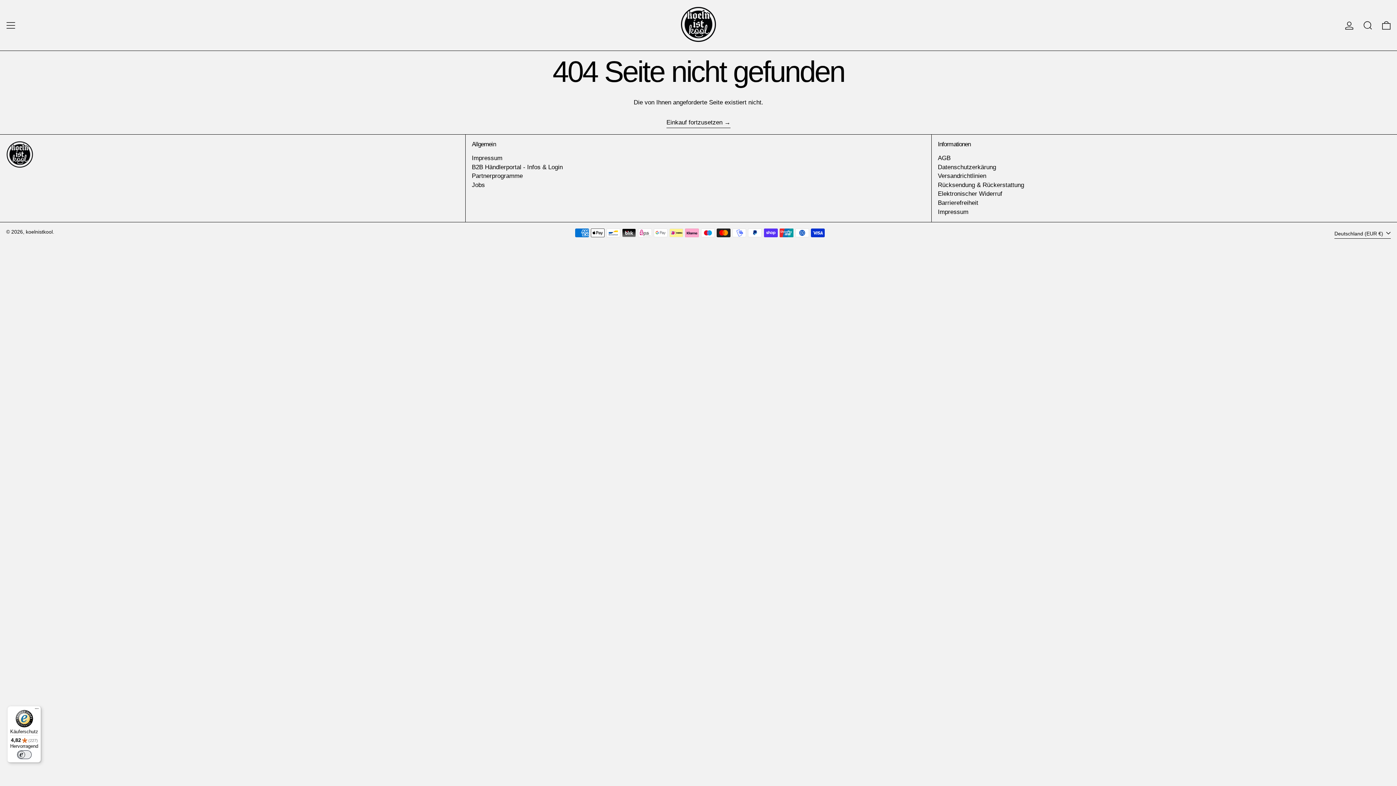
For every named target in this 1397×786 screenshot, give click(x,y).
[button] (1368, 25)
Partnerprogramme (497, 175)
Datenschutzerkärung (967, 167)
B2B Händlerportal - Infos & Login (517, 167)
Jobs (478, 185)
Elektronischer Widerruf (970, 193)
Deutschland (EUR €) (1359, 234)
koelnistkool (39, 232)
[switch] (24, 754)
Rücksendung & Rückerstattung (981, 185)
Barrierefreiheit (958, 202)
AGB (944, 158)
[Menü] (36, 710)
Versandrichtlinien (962, 175)
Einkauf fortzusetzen (694, 122)
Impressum (487, 158)
